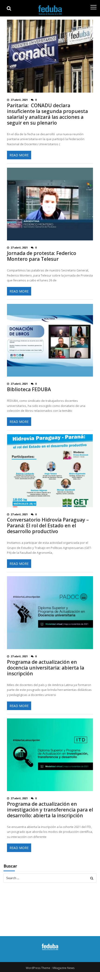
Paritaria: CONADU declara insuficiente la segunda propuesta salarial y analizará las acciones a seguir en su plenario (47, 114)
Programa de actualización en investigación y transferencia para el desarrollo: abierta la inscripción (50, 809)
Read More (19, 155)
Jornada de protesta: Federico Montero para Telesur (41, 256)
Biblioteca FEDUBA (29, 389)
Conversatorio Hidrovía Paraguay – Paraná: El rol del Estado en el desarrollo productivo (48, 525)
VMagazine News (63, 968)
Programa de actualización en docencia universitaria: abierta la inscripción (45, 667)
